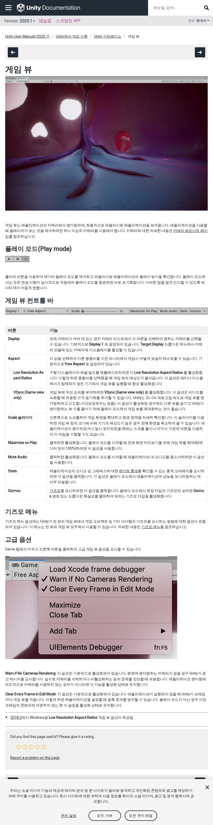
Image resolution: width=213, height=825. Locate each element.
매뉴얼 (45, 20)
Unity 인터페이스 (107, 36)
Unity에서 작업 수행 (72, 36)
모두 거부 (104, 816)
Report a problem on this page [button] (35, 758)
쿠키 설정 (68, 816)
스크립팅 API (68, 20)
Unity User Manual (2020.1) (27, 36)
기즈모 (55, 491)
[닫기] (207, 787)
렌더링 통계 (128, 471)
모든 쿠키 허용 (140, 816)
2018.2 (16, 717)
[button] (19, 747)
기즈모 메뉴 (150, 527)
